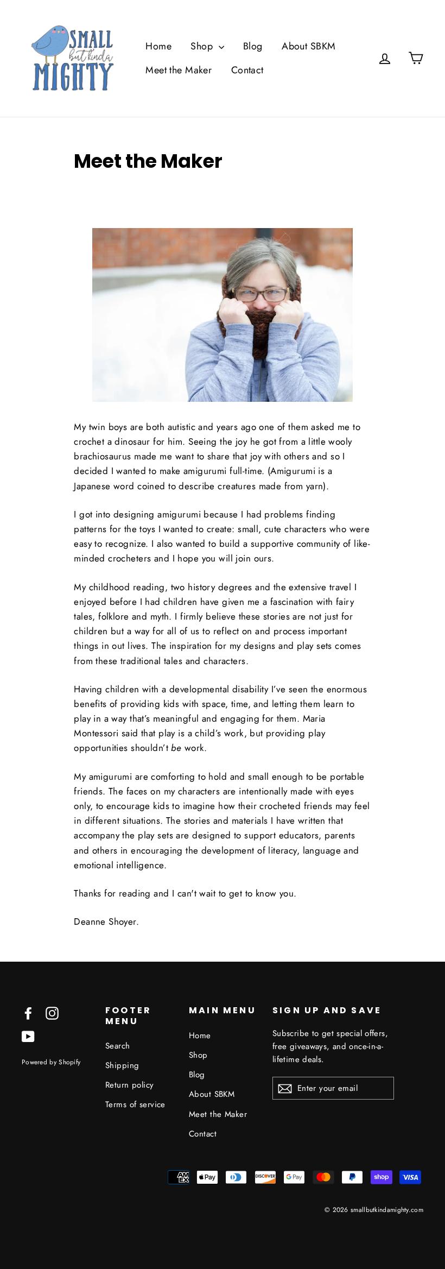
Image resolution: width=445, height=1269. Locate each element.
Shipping (122, 1065)
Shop (202, 46)
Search (117, 1046)
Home (158, 46)
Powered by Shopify (51, 1061)
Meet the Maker (178, 70)
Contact (247, 70)
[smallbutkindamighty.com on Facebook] (28, 1012)
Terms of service (135, 1104)
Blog (253, 46)
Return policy (129, 1085)
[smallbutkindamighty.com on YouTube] (28, 1035)
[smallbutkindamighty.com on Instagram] (52, 1012)
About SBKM (308, 46)
